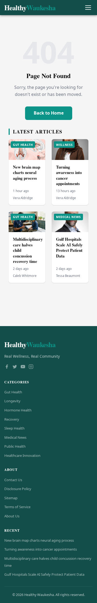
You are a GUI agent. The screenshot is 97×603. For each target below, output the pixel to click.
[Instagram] (31, 367)
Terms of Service (17, 506)
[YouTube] (22, 367)
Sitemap (11, 497)
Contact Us (13, 479)
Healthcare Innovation (22, 455)
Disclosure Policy (17, 488)
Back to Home (49, 113)
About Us (11, 516)
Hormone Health (18, 410)
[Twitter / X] (14, 367)
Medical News (15, 437)
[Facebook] (6, 367)
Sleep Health (14, 428)
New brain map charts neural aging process (26, 172)
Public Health (15, 446)
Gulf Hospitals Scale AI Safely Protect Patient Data (69, 247)
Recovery (11, 419)
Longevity (12, 400)
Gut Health (13, 392)
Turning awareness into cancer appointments (69, 175)
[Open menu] (88, 8)
